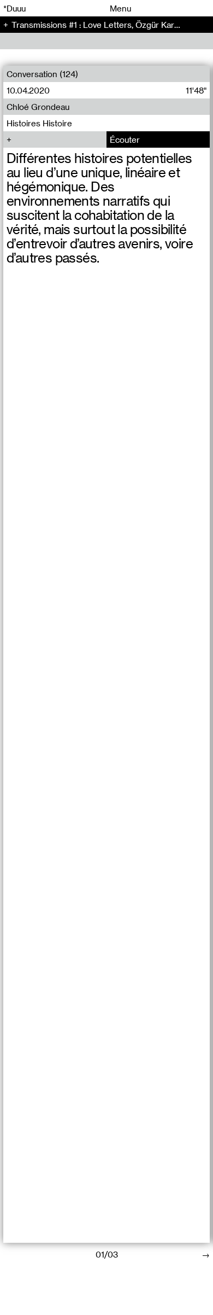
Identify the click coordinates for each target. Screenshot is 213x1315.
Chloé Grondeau (38, 107)
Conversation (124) (42, 74)
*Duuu (14, 8)
